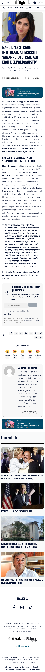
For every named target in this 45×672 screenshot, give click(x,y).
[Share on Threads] (36, 333)
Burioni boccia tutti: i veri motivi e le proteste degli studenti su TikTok (22, 581)
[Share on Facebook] (11, 333)
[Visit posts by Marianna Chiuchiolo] (3, 78)
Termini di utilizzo (27, 318)
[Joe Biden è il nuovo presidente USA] (22, 496)
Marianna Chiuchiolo (12, 78)
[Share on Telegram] (31, 333)
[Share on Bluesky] (40, 333)
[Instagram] (22, 607)
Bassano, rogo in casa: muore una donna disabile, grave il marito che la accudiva (19, 545)
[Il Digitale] (22, 2)
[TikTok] (30, 607)
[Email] (36, 337)
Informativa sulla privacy (31, 321)
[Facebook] (14, 607)
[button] (4, 2)
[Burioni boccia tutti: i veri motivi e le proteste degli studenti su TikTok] (22, 564)
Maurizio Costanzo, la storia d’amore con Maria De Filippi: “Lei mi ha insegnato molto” (22, 477)
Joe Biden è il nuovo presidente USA (16, 511)
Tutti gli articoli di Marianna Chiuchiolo (29, 412)
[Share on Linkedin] (26, 333)
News (6, 41)
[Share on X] (16, 333)
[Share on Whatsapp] (21, 333)
